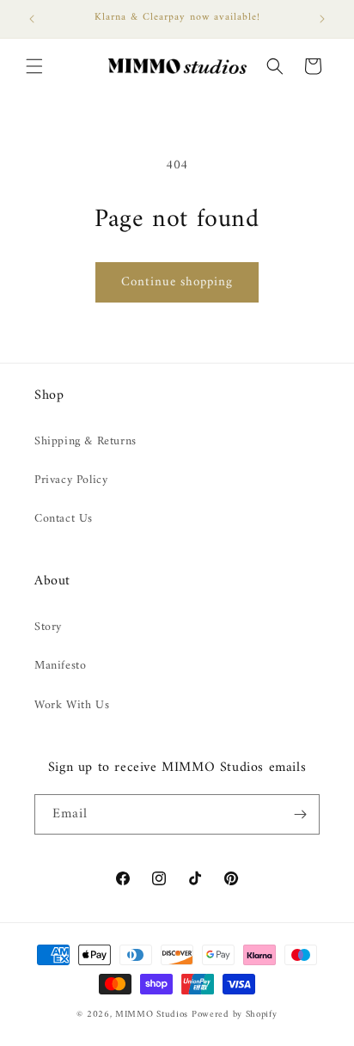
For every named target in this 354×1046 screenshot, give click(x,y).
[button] (34, 66)
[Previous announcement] (32, 19)
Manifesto (60, 665)
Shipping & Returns (85, 441)
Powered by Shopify (235, 1014)
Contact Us (63, 518)
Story (48, 627)
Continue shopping (177, 282)
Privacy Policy (70, 480)
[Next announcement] (322, 19)
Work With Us (71, 705)
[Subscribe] (300, 814)
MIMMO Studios (151, 1014)
